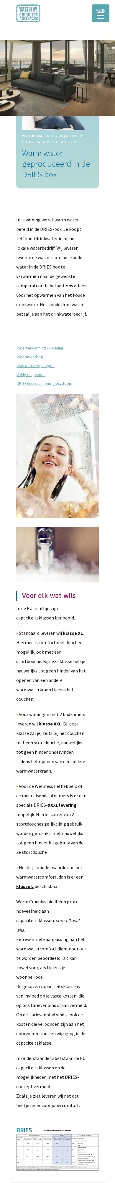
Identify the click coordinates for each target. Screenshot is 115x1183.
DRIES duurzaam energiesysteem (44, 383)
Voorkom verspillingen (36, 366)
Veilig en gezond (31, 374)
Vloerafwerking (30, 357)
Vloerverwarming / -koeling (40, 348)
